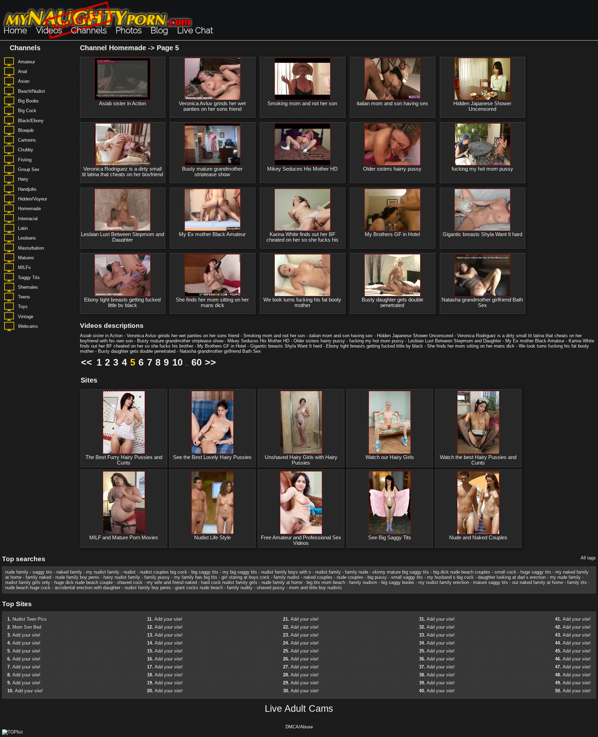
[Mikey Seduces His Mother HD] (302, 144)
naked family (69, 572)
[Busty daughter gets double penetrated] (392, 275)
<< (86, 362)
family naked (38, 577)
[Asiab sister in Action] (122, 79)
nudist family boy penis (148, 587)
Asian (23, 81)
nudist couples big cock (163, 572)
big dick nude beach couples (461, 572)
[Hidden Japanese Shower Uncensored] (482, 79)
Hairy (23, 179)
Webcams (28, 326)
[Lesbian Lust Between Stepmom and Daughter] (122, 210)
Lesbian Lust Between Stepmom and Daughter (122, 237)
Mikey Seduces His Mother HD (302, 169)
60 (196, 362)
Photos (129, 30)
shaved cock (130, 582)
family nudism (363, 582)
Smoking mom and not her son (302, 103)
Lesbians (27, 238)
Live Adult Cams (299, 708)
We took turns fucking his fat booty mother (302, 302)
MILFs (24, 267)
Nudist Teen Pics (29, 619)
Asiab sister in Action (122, 103)
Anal (22, 71)
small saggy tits (407, 577)
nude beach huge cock (28, 587)
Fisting (24, 159)
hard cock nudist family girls (229, 582)
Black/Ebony (31, 120)
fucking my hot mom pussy (482, 169)
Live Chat (195, 30)
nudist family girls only (27, 582)
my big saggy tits (240, 572)
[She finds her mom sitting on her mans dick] (212, 275)
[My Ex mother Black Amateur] (212, 210)
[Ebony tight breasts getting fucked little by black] (122, 275)
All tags (588, 557)
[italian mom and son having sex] (392, 79)
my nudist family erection (443, 582)
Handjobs (27, 189)
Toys (23, 306)
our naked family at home (537, 582)
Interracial (28, 218)
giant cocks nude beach (199, 587)
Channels (89, 30)
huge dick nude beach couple (83, 582)
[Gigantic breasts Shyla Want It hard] (482, 210)
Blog (159, 30)
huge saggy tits (535, 572)
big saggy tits (204, 572)
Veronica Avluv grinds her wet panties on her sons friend (212, 106)
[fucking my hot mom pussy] (482, 144)
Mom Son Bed (26, 627)
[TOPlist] (12, 732)
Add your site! (26, 635)
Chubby (25, 149)
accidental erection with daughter (87, 587)
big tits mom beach (326, 582)
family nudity (240, 587)
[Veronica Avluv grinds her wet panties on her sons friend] (212, 79)
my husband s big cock (450, 577)
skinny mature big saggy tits (400, 572)
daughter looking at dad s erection (512, 577)
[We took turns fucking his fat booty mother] (302, 275)
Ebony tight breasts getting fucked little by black (122, 302)
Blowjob (26, 130)
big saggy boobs (397, 582)
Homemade (29, 208)
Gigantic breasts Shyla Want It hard (482, 234)
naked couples (318, 577)
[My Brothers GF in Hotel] (392, 210)
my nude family (565, 577)
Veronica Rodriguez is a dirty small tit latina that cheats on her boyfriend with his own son (122, 174)
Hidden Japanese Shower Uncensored (482, 106)
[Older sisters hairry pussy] (392, 144)
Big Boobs (28, 101)
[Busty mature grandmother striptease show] (212, 144)
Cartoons (27, 140)
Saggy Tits (29, 277)
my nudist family (102, 572)
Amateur (26, 61)
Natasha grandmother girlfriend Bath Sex (482, 302)
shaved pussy (271, 587)
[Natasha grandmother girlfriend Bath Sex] (482, 275)
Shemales (28, 287)
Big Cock (27, 110)
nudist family (328, 572)
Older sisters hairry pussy (392, 169)
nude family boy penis (77, 577)
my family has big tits (195, 577)
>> (210, 362)
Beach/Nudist (31, 91)
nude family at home (282, 582)
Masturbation (31, 248)
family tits (577, 582)
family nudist (286, 577)
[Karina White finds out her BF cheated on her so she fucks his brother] (302, 210)
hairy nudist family (121, 577)
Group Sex (28, 169)
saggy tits (42, 572)
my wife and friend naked (172, 582)
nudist (130, 572)
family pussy (157, 577)
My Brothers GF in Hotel (392, 234)
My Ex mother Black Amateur (212, 234)
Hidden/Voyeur (32, 198)
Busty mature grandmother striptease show (212, 171)
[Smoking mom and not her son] (302, 79)
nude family (16, 572)
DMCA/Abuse (299, 726)
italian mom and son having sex (392, 103)
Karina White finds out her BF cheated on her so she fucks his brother (302, 240)
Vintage (25, 316)
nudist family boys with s (286, 572)
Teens (24, 296)
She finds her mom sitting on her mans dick (212, 302)
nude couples (350, 577)
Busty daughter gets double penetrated (392, 302)
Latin (23, 228)
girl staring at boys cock (245, 577)
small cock (505, 572)
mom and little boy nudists (315, 587)
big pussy (377, 577)
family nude (356, 572)
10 (177, 362)
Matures (26, 257)
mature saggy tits (490, 582)
